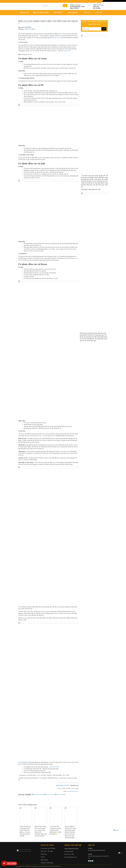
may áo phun (57, 37)
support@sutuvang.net (72, 791)
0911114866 (11, 863)
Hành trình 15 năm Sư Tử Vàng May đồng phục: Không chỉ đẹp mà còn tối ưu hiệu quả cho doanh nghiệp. (70, 832)
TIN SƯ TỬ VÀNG (29, 29)
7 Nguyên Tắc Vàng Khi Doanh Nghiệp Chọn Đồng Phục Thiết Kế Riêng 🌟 (55, 830)
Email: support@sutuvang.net (70, 857)
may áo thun (67, 50)
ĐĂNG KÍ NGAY (54, 767)
